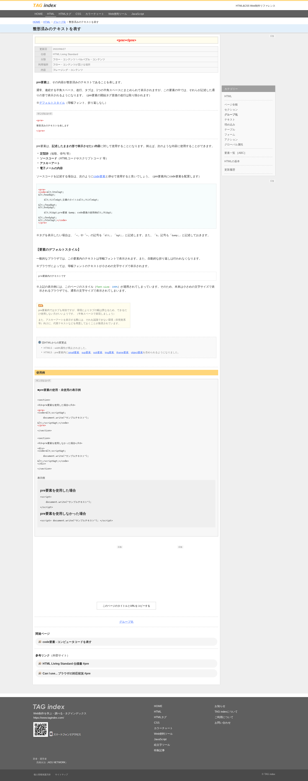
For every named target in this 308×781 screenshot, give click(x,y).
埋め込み (229, 124)
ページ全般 (231, 104)
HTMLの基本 (232, 161)
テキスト (229, 119)
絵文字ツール (162, 744)
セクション (231, 109)
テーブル (229, 129)
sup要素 (86, 352)
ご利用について (224, 717)
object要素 (137, 352)
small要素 (73, 352)
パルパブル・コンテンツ (91, 59)
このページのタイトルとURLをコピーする (126, 605)
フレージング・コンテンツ (68, 69)
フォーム (229, 134)
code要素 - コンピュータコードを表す (67, 641)
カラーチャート (94, 13)
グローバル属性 (233, 144)
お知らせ (220, 706)
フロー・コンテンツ (64, 59)
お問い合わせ (223, 722)
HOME (39, 13)
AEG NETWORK (56, 762)
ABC (241, 152)
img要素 (109, 352)
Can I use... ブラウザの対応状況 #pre (67, 673)
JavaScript (137, 13)
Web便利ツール (117, 13)
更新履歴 (229, 169)
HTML (50, 13)
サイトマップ (61, 774)
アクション (231, 139)
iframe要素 (122, 352)
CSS (78, 13)
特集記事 (159, 750)
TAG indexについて (226, 711)
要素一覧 (229, 152)
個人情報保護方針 (42, 774)
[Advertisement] (96, 570)
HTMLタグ (65, 13)
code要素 (99, 176)
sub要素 (97, 352)
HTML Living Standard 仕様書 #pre (66, 663)
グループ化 (59, 21)
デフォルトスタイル (52, 102)
